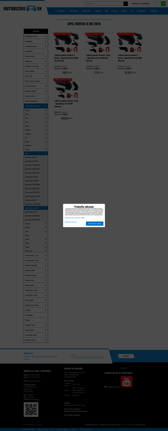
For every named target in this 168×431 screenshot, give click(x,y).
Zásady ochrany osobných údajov (75, 218)
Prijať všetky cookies (94, 224)
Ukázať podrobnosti (71, 222)
